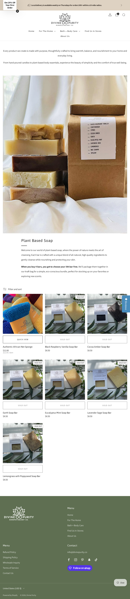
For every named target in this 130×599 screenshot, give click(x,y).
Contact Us (8, 573)
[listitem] (65, 5)
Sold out (65, 339)
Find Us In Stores (93, 31)
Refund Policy (9, 552)
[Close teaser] (17, 11)
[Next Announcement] (121, 5)
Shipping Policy (10, 557)
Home (31, 31)
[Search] (123, 14)
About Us (65, 36)
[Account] (110, 14)
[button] (9, 5)
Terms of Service (11, 567)
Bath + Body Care (68, 31)
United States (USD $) (12, 588)
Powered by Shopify (10, 595)
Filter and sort (15, 289)
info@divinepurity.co (77, 552)
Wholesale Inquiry (11, 562)
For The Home (46, 31)
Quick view (22, 339)
